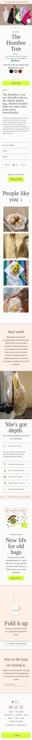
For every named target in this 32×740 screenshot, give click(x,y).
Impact (5, 157)
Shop (22, 718)
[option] (16, 14)
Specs (5, 151)
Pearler (24, 725)
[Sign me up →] (26, 684)
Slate (11, 71)
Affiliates (19, 712)
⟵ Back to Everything (16, 643)
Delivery (18, 715)
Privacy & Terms (16, 721)
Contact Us (9, 715)
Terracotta (20, 71)
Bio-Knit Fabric (8, 145)
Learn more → (16, 578)
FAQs (26, 715)
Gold (16, 71)
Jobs (17, 718)
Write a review (16, 179)
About (5, 90)
